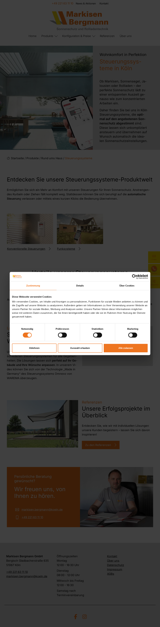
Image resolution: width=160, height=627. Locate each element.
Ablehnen (34, 348)
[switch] (62, 335)
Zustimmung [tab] (33, 285)
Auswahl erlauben (80, 348)
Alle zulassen (125, 348)
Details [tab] (80, 285)
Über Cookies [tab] (126, 285)
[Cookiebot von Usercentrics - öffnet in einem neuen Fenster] (134, 276)
